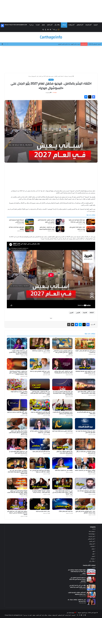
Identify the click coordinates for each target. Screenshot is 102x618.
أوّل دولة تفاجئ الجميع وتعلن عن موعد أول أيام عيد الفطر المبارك (40, 413)
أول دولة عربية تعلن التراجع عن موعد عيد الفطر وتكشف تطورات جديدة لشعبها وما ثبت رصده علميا (63, 393)
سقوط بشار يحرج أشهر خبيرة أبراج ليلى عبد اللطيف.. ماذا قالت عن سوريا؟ (40, 471)
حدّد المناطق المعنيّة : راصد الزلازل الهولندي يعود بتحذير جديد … (64, 452)
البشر (77, 312)
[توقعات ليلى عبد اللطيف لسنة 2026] (40, 343)
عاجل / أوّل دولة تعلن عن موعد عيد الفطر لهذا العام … (17, 413)
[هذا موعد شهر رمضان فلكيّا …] (62, 504)
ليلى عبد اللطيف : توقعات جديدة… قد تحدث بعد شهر (77, 600)
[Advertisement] (51, 11)
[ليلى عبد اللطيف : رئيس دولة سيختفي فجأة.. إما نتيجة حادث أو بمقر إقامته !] (62, 364)
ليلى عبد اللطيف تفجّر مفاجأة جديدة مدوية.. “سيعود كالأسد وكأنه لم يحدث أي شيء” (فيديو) (63, 492)
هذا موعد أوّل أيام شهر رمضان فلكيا (41, 451)
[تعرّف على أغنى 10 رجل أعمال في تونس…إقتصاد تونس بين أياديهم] (91, 588)
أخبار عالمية (49, 24)
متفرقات (64, 24)
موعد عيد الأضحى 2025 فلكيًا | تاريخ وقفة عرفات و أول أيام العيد (86, 392)
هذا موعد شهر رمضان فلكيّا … (65, 511)
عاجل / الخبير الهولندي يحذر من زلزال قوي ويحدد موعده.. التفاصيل (85, 512)
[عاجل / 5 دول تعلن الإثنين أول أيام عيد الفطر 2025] (85, 405)
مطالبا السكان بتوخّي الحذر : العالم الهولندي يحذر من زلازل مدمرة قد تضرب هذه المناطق (18, 432)
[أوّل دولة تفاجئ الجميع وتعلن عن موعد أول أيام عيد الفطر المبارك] (40, 405)
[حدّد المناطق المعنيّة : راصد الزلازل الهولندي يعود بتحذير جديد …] (62, 444)
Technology (92, 534)
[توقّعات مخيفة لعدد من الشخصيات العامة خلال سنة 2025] (85, 463)
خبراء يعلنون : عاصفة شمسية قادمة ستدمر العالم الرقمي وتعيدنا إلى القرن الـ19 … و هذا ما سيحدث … (18, 372)
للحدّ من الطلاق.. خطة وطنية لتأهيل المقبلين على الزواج (46, 221)
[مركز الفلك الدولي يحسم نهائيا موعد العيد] (62, 424)
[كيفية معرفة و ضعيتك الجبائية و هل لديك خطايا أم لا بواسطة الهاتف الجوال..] (91, 572)
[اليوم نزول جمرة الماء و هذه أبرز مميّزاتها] (29, 229)
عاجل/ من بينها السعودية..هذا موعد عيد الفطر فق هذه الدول (85, 432)
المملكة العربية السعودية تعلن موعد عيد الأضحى (16, 221)
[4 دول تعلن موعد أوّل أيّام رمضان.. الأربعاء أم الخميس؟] (85, 343)
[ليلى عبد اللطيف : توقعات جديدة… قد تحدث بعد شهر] (91, 602)
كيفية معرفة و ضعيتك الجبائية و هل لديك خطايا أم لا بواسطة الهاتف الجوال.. (77, 571)
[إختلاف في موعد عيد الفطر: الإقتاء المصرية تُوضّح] (17, 384)
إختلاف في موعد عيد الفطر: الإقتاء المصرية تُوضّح (19, 392)
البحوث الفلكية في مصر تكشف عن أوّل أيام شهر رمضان (85, 452)
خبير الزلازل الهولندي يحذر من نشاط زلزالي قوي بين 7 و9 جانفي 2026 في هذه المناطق (63, 352)
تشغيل (43, 24)
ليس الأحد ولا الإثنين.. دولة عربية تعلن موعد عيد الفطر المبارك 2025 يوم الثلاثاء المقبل (40, 393)
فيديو (71, 312)
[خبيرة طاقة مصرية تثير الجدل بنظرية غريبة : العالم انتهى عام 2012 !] (90, 222)
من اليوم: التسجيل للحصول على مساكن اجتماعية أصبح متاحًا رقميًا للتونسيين (77, 579)
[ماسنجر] (85, 96)
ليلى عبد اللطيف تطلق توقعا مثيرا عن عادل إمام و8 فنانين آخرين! (18, 452)
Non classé (92, 531)
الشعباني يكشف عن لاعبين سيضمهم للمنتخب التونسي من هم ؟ (66, 44)
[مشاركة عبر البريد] (72, 324)
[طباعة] (68, 324)
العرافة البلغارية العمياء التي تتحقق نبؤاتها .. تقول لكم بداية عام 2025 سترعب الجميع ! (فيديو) (17, 492)
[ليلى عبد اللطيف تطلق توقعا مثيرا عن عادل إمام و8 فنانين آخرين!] (17, 444)
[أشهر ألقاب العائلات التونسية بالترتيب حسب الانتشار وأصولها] (91, 595)
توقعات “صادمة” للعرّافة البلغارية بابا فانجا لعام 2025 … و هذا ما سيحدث (41, 491)
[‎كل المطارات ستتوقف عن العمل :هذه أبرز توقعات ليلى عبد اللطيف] (40, 424)
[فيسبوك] (93, 96)
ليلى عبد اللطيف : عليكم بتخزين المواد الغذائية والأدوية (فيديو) (47, 228)
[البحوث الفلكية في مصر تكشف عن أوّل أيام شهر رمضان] (85, 444)
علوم (93, 553)
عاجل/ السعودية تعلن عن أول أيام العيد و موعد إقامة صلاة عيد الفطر (63, 413)
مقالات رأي (57, 24)
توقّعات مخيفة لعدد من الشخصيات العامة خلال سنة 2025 (85, 471)
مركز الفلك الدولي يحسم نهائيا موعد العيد (62, 431)
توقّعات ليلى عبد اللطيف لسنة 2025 (64, 470)
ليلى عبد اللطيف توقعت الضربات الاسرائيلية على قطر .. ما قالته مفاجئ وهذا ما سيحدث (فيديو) (18, 352)
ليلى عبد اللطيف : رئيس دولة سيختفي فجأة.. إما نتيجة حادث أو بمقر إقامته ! (63, 372)
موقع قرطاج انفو (70, 612)
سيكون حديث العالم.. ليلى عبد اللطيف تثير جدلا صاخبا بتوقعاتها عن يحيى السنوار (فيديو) (17, 512)
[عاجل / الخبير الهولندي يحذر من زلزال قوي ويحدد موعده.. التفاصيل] (85, 504)
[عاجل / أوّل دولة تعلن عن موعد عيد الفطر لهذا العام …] (17, 405)
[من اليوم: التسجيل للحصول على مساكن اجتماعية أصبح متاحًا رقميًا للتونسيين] (91, 580)
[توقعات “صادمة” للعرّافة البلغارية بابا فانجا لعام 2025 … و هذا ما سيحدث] (40, 483)
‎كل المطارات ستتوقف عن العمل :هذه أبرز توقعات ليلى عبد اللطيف (40, 432)
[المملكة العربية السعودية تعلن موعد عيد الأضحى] (29, 222)
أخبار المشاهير (80, 24)
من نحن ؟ (31, 24)
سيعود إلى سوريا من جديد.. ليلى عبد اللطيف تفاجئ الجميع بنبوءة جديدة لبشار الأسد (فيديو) (17, 471)
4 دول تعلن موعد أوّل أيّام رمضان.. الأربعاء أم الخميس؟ (85, 351)
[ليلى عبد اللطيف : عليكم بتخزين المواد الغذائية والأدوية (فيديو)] (60, 229)
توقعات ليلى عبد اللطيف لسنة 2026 (41, 351)
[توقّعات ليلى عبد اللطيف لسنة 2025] (62, 463)
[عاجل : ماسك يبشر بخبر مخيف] (40, 504)
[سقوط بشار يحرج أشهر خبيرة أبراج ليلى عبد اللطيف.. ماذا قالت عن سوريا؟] (40, 463)
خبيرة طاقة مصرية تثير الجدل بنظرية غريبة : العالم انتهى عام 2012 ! (77, 221)
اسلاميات (92, 546)
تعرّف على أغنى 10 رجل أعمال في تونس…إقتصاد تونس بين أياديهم (77, 586)
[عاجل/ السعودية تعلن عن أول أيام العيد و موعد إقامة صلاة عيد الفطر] (62, 405)
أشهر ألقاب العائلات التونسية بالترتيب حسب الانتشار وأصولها (77, 593)
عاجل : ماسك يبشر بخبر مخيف (43, 511)
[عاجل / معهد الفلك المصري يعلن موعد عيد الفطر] (90, 229)
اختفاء (84, 312)
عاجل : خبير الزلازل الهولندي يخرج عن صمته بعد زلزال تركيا (40, 372)
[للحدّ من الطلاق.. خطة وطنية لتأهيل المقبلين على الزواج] (60, 222)
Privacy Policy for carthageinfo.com (16, 24)
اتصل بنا (38, 24)
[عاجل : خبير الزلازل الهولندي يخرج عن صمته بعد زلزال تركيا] (40, 364)
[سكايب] (80, 324)
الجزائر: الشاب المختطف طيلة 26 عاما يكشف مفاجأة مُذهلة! (86, 491)
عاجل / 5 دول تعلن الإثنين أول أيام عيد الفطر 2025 (86, 413)
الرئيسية (95, 24)
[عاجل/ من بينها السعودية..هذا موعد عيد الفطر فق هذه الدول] (85, 424)
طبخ (94, 551)
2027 (92, 312)
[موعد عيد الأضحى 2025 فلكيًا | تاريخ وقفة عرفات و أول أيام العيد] (85, 384)
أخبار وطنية (71, 24)
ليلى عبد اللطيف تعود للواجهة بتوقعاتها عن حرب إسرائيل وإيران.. (85, 372)
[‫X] (89, 96)
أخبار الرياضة (88, 24)
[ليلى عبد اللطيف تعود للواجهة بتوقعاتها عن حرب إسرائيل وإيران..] (85, 364)
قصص (93, 556)
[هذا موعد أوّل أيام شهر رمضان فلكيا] (40, 444)
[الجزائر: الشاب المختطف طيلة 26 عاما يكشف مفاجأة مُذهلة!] (85, 483)
